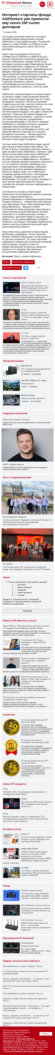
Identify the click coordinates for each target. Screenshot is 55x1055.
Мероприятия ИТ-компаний (18, 938)
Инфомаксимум (27, 943)
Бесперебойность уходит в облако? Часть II (23, 993)
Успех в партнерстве (14, 278)
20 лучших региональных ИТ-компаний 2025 (34, 721)
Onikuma (46, 905)
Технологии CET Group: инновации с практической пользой (33, 642)
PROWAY (24, 891)
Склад (6, 886)
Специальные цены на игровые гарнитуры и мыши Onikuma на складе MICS (35, 910)
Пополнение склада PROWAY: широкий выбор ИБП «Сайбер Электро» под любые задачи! (35, 895)
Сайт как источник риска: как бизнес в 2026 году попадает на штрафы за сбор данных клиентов (36, 680)
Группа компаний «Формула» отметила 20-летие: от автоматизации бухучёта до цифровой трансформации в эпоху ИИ (27, 522)
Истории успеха (12, 829)
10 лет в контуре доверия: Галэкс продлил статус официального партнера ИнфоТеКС (36, 839)
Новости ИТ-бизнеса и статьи (19, 620)
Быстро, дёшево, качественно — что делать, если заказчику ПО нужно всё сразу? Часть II (26, 1016)
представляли (32, 322)
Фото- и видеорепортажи (17, 477)
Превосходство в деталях (33, 398)
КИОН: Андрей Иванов (13, 464)
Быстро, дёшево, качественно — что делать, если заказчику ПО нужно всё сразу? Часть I (26, 980)
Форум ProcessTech (30, 946)
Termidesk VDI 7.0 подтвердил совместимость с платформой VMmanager (25, 793)
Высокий (22, 584)
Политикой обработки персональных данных (19, 1040)
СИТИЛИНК (7, 564)
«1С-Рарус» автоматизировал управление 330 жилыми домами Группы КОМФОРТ (36, 873)
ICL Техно (25, 333)
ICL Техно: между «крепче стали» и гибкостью (33, 337)
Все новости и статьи (11, 268)
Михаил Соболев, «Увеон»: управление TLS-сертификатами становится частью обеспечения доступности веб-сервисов (25, 818)
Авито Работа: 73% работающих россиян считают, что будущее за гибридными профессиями (26, 627)
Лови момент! (27, 383)
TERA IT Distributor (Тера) (31, 283)
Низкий (21, 595)
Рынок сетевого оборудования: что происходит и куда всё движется (35, 660)
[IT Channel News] (17, 6)
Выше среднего (25, 587)
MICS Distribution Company (31, 905)
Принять (45, 1034)
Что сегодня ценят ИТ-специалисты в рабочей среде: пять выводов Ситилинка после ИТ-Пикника (26, 568)
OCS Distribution (27, 920)
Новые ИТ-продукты (14, 784)
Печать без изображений (23, 262)
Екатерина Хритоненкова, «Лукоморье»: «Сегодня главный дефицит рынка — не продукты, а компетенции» (26, 1008)
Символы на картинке (13, 604)
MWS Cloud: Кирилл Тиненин (16, 419)
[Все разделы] (50, 6)
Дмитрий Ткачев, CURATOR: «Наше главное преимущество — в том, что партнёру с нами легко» (35, 316)
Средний (22, 590)
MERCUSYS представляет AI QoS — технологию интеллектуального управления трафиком (35, 926)
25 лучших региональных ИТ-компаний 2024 (34, 762)
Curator (24, 310)
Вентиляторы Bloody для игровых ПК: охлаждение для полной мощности (36, 804)
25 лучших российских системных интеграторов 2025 (35, 741)
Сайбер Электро (36, 891)
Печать (6, 262)
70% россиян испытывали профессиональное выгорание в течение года (24, 698)
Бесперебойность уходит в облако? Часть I (23, 966)
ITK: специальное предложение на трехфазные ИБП (36, 370)
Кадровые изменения (15, 413)
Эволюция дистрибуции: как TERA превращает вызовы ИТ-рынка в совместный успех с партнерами (35, 289)
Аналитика (9, 714)
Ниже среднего (25, 592)
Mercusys (38, 920)
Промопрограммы (13, 361)
